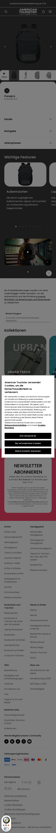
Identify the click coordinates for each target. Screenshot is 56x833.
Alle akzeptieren (28, 436)
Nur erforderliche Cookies (28, 443)
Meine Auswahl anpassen (28, 451)
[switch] (6, 828)
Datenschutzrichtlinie (16, 425)
